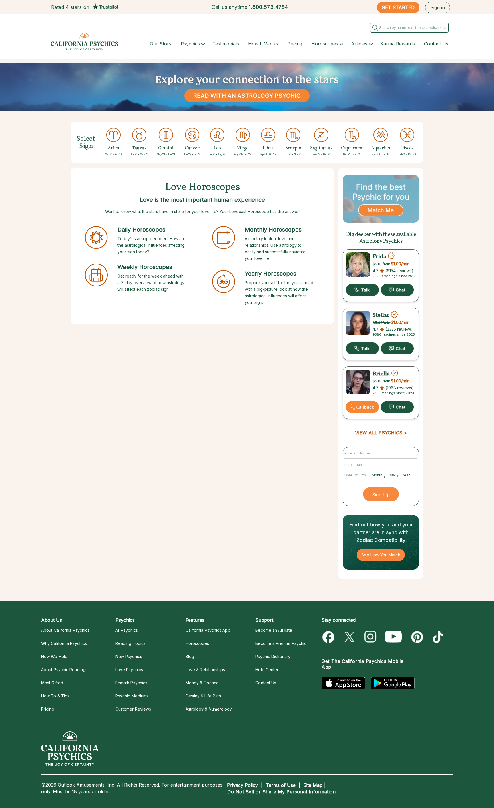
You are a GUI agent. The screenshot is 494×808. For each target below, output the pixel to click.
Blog (190, 656)
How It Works (263, 44)
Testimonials (225, 44)
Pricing (294, 44)
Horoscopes (324, 44)
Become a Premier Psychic (280, 643)
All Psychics (126, 630)
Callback (362, 407)
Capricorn (351, 148)
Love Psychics (129, 669)
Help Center (266, 669)
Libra (268, 148)
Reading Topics (130, 643)
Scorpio (293, 148)
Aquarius (380, 148)
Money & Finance (202, 682)
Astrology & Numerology (209, 709)
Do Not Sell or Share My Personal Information (281, 792)
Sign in (437, 7)
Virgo (243, 148)
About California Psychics (65, 630)
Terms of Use (281, 785)
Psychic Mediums (131, 695)
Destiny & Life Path (203, 695)
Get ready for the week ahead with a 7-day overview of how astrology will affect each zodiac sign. (150, 283)
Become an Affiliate (273, 630)
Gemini (166, 148)
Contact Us (436, 44)
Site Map (312, 785)
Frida (379, 257)
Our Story (161, 44)
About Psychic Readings (64, 669)
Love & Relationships (205, 669)
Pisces (407, 148)
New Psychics (128, 656)
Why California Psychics (64, 643)
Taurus (139, 148)
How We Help (54, 656)
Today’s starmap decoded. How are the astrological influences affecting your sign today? (151, 245)
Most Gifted (52, 682)
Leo (217, 148)
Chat (397, 290)
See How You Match (380, 554)
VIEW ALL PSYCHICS (378, 433)
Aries (113, 148)
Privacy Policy (242, 785)
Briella (381, 374)
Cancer (192, 148)
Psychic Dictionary (272, 656)
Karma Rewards (397, 44)
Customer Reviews (133, 709)
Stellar (381, 315)
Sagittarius (321, 148)
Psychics (190, 44)
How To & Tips (55, 695)
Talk (362, 290)
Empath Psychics (131, 682)
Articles (359, 44)
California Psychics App (208, 630)
